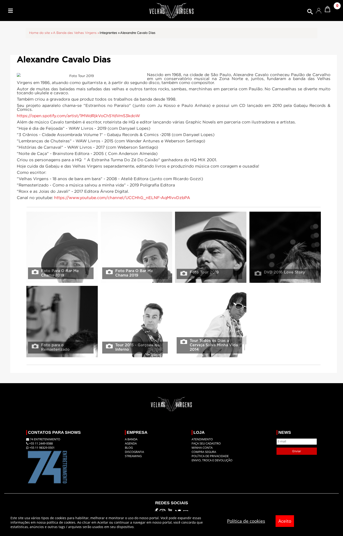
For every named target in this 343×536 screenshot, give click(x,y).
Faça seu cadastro (206, 443)
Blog (129, 448)
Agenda (131, 443)
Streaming (133, 456)
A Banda (131, 439)
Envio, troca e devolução (212, 460)
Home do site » (40, 33)
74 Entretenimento (44, 439)
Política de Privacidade (210, 456)
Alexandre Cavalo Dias (137, 33)
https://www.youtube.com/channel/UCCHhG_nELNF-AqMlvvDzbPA (122, 198)
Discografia (134, 452)
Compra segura (204, 452)
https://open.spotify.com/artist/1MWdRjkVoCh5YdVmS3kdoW (78, 116)
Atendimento (202, 439)
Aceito (284, 521)
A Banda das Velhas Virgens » (76, 33)
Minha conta (202, 448)
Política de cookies (246, 521)
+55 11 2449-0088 (40, 443)
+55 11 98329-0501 (42, 448)
